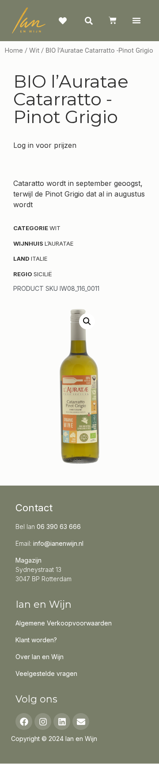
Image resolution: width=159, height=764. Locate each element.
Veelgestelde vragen (46, 673)
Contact (34, 507)
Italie (39, 258)
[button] (136, 20)
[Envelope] (80, 721)
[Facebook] (23, 721)
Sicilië (43, 274)
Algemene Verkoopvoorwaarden (63, 623)
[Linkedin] (61, 721)
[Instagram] (42, 721)
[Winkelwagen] (112, 20)
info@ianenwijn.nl (58, 543)
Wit (34, 50)
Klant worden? (36, 640)
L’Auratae (59, 243)
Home (13, 50)
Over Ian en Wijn (39, 656)
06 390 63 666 (59, 526)
